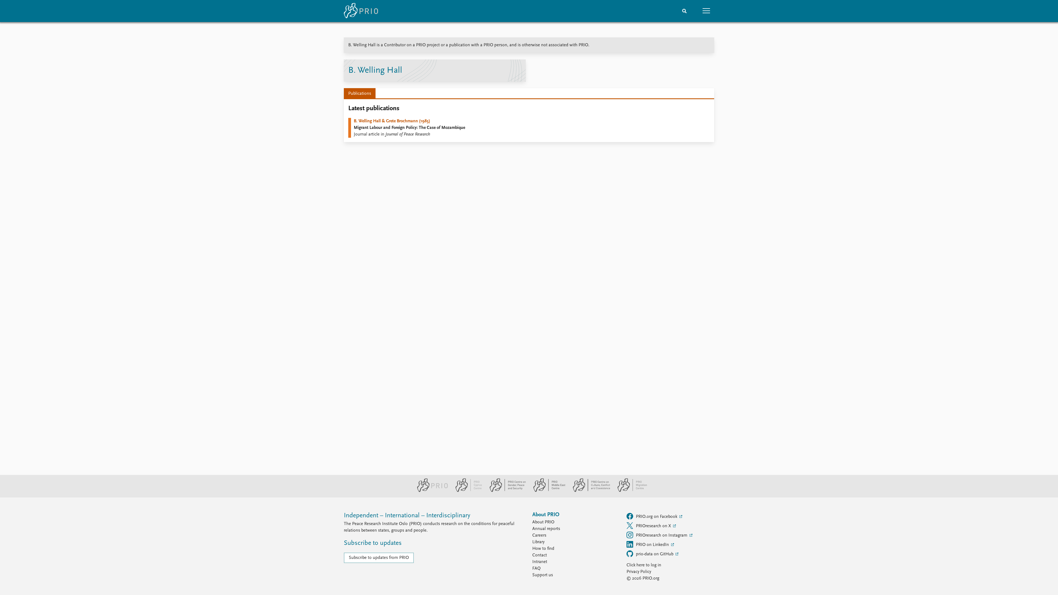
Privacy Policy (639, 572)
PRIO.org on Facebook (657, 517)
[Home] (361, 11)
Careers (539, 535)
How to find (543, 549)
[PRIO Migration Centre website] (629, 491)
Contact (539, 555)
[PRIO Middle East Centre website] (547, 491)
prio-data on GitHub (655, 554)
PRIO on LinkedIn (653, 545)
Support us (542, 575)
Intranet (539, 562)
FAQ (536, 568)
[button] (706, 11)
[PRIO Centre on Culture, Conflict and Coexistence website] (589, 491)
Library (538, 542)
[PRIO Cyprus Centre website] (466, 491)
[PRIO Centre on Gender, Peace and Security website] (505, 491)
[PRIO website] (430, 491)
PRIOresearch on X (654, 526)
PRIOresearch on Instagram (662, 535)
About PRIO (543, 522)
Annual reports (546, 529)
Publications (359, 93)
